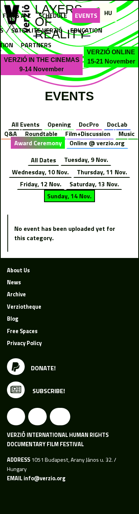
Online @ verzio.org (97, 143)
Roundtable (41, 133)
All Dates (43, 159)
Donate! (43, 368)
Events (86, 15)
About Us (18, 270)
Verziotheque (24, 307)
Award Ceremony (38, 143)
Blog (12, 319)
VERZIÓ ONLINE (111, 57)
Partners (36, 45)
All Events (25, 124)
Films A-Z (17, 15)
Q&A (10, 133)
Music (127, 133)
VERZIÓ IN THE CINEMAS (42, 64)
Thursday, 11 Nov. (102, 172)
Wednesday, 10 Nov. (40, 172)
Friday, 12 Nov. (40, 184)
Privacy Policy (24, 343)
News (14, 282)
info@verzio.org (44, 478)
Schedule (53, 15)
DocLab (117, 124)
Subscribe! (48, 390)
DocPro (89, 124)
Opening (59, 124)
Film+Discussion (87, 133)
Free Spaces (22, 331)
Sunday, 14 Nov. (69, 196)
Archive (16, 294)
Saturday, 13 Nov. (94, 184)
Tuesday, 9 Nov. (86, 159)
